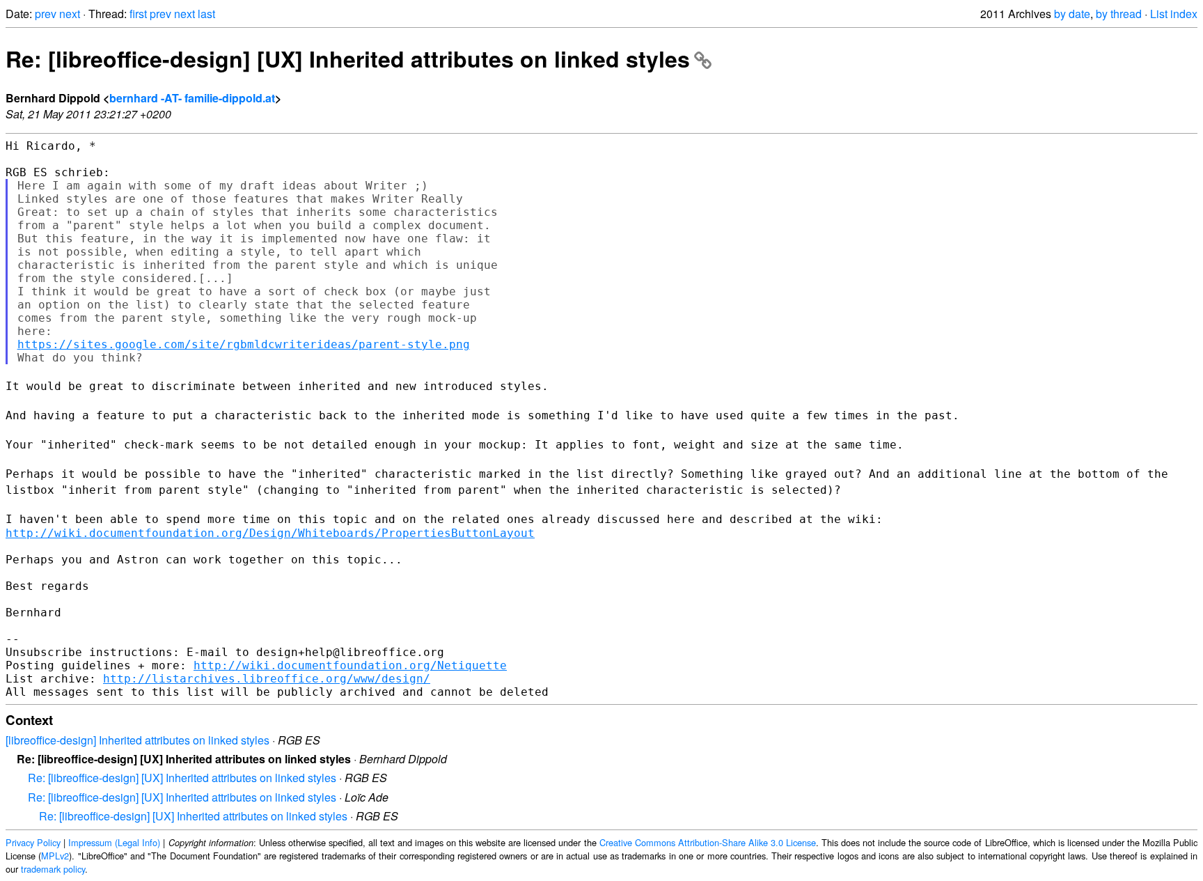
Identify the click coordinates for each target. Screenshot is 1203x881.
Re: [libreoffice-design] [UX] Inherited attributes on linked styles (348, 58)
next (69, 14)
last (206, 14)
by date (1072, 14)
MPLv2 (55, 855)
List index (1173, 14)
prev (45, 14)
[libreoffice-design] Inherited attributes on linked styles (137, 740)
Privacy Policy (33, 842)
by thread (1119, 14)
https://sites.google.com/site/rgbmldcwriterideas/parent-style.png (243, 344)
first (138, 14)
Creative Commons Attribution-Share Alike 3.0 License (707, 842)
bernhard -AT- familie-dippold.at (192, 98)
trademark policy (53, 868)
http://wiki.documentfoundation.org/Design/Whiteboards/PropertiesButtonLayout (270, 533)
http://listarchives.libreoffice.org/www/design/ (266, 678)
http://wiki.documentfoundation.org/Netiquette (350, 665)
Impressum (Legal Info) (114, 842)
